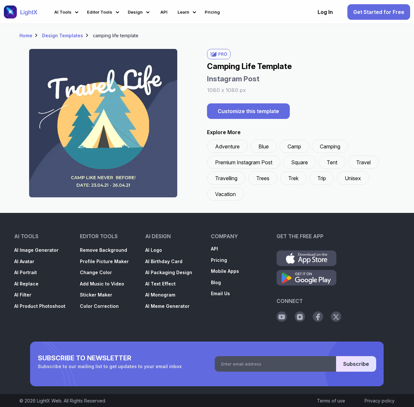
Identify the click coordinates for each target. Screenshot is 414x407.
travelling (226, 178)
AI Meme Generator (167, 306)
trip (321, 178)
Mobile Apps (225, 271)
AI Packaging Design (168, 272)
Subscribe (356, 364)
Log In (325, 12)
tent (332, 162)
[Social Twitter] (336, 316)
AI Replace (26, 283)
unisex (353, 178)
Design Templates (62, 35)
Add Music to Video (102, 283)
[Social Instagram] (300, 316)
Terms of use (331, 400)
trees (262, 178)
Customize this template (248, 111)
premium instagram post (243, 162)
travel (363, 162)
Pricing (219, 260)
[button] (67, 11)
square (299, 162)
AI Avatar (24, 261)
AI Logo (153, 250)
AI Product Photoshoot (39, 306)
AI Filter (22, 294)
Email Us (220, 293)
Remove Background (103, 250)
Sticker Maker (96, 294)
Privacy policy (380, 400)
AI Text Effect (160, 283)
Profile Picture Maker (104, 261)
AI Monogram (160, 294)
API (214, 248)
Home (25, 35)
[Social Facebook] (318, 316)
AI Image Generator (36, 250)
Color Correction (99, 306)
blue (263, 146)
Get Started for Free (378, 12)
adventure (227, 146)
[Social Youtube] (282, 316)
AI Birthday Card (163, 261)
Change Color (96, 272)
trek (293, 178)
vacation (225, 194)
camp (294, 146)
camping (330, 146)
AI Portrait (25, 272)
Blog (216, 282)
